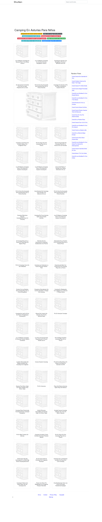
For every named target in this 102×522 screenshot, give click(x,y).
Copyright (61, 495)
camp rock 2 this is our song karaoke (31, 41)
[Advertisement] (45, 10)
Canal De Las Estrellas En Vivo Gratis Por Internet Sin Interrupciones (79, 143)
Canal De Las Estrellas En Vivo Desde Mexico (79, 94)
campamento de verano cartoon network (31, 33)
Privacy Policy (53, 495)
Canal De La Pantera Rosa (78, 119)
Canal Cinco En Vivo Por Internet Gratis (78, 115)
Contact (45, 495)
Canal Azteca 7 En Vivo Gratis (79, 153)
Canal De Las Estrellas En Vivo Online (79, 157)
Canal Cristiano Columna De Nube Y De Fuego (79, 82)
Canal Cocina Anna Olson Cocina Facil (78, 138)
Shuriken (18, 2)
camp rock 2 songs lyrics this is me (53, 33)
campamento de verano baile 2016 (31, 36)
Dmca (39, 495)
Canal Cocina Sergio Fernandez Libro (79, 89)
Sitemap (51, 497)
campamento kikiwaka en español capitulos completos (32, 38)
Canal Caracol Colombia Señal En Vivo (79, 149)
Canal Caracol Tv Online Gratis (79, 86)
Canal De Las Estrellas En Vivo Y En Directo (79, 98)
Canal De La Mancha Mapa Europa (78, 133)
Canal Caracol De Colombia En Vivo (79, 77)
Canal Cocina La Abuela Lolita (79, 130)
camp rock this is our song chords (56, 38)
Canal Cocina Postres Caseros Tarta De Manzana (79, 111)
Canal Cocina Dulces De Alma (79, 107)
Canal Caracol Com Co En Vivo (79, 122)
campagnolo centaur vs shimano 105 (50, 36)
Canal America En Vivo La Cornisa (78, 103)
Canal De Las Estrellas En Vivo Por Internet (79, 126)
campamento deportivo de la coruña (51, 41)
